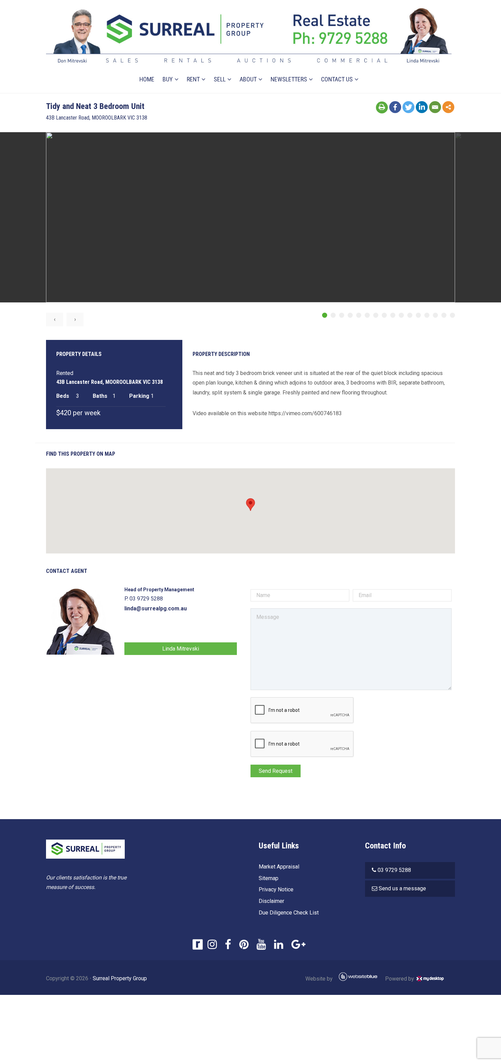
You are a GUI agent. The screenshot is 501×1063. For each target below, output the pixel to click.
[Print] (382, 107)
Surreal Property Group (120, 978)
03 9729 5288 (394, 870)
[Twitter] (408, 107)
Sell (220, 79)
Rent (193, 79)
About (248, 79)
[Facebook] (395, 107)
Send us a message (402, 888)
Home (146, 79)
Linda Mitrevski (180, 648)
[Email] (435, 107)
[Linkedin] (422, 107)
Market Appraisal (279, 866)
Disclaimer (271, 901)
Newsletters (289, 79)
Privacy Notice (276, 889)
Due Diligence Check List (289, 912)
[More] (448, 107)
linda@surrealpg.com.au (155, 608)
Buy (168, 79)
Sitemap (268, 878)
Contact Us (337, 79)
